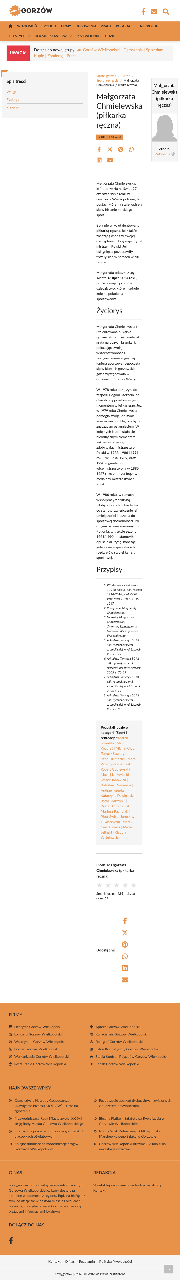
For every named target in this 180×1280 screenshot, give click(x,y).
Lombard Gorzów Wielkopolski (38, 1034)
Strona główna (106, 76)
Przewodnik (88, 36)
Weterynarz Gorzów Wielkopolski (40, 1042)
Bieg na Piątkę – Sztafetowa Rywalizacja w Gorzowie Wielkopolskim (132, 1121)
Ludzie (109, 36)
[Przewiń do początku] (168, 1269)
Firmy (66, 26)
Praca (106, 26)
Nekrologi (149, 26)
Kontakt (99, 1190)
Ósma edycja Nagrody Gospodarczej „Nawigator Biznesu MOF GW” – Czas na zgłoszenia (46, 1106)
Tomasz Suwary (112, 753)
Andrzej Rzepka (112, 790)
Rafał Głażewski (113, 801)
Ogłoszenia (86, 26)
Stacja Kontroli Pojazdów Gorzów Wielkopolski (131, 1056)
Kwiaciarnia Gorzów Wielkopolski (121, 1034)
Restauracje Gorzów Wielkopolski (40, 1064)
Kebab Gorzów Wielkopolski (117, 1064)
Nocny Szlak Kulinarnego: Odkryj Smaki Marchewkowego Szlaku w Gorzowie (129, 1134)
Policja (50, 26)
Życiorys (13, 99)
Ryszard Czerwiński (116, 806)
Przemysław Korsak (116, 764)
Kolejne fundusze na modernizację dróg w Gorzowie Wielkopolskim (46, 1146)
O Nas (70, 1261)
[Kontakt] (153, 11)
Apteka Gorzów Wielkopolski (117, 1027)
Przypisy (13, 107)
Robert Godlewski (114, 769)
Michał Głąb (125, 748)
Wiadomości (28, 26)
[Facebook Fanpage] (142, 11)
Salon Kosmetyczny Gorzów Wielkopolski (127, 1049)
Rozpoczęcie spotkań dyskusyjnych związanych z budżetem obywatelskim (135, 1103)
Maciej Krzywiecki (115, 774)
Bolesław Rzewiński (116, 785)
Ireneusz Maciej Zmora (118, 759)
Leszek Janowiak (113, 780)
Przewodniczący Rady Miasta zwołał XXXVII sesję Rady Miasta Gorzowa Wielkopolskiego (48, 1121)
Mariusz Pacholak (114, 811)
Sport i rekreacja (107, 80)
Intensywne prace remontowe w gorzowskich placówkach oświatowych (49, 1134)
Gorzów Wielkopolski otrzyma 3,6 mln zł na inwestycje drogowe (132, 1146)
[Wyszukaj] (165, 11)
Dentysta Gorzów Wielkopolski (38, 1027)
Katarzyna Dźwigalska (118, 795)
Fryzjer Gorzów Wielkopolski (36, 1049)
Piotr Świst (109, 816)
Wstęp (11, 92)
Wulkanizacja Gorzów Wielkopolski (41, 1056)
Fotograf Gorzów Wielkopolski (119, 1042)
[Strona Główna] (11, 26)
